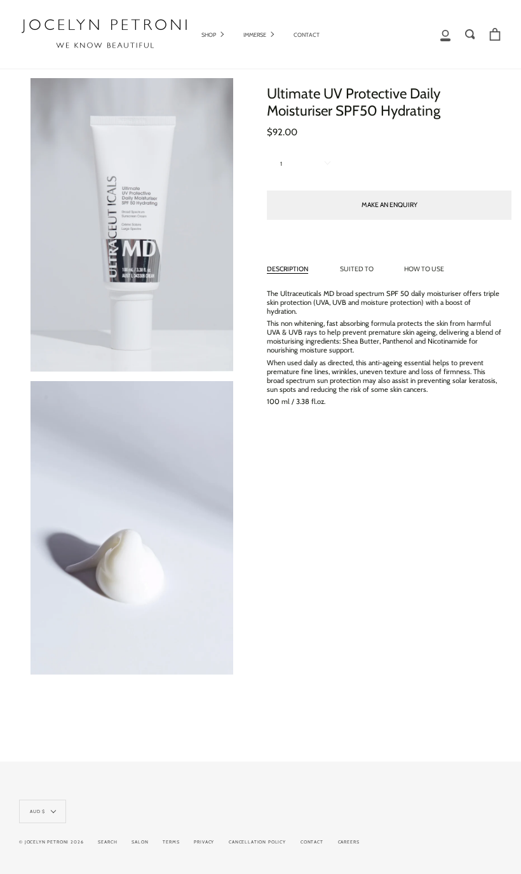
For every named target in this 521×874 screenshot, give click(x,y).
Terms (171, 842)
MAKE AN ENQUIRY (389, 205)
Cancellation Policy (257, 842)
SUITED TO (357, 269)
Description (287, 269)
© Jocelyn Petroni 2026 (51, 842)
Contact (312, 842)
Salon (140, 842)
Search (107, 842)
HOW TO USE (424, 269)
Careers (349, 842)
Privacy (204, 842)
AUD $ (37, 811)
